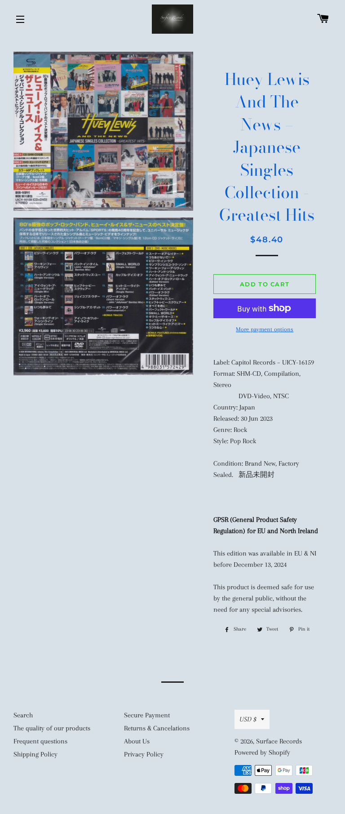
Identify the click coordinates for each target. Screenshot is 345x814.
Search (23, 715)
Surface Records (279, 741)
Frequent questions (40, 741)
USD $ (248, 719)
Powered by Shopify (262, 752)
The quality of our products (51, 728)
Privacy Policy (144, 754)
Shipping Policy (35, 754)
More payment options (264, 329)
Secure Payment (147, 715)
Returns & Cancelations (157, 728)
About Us (137, 741)
